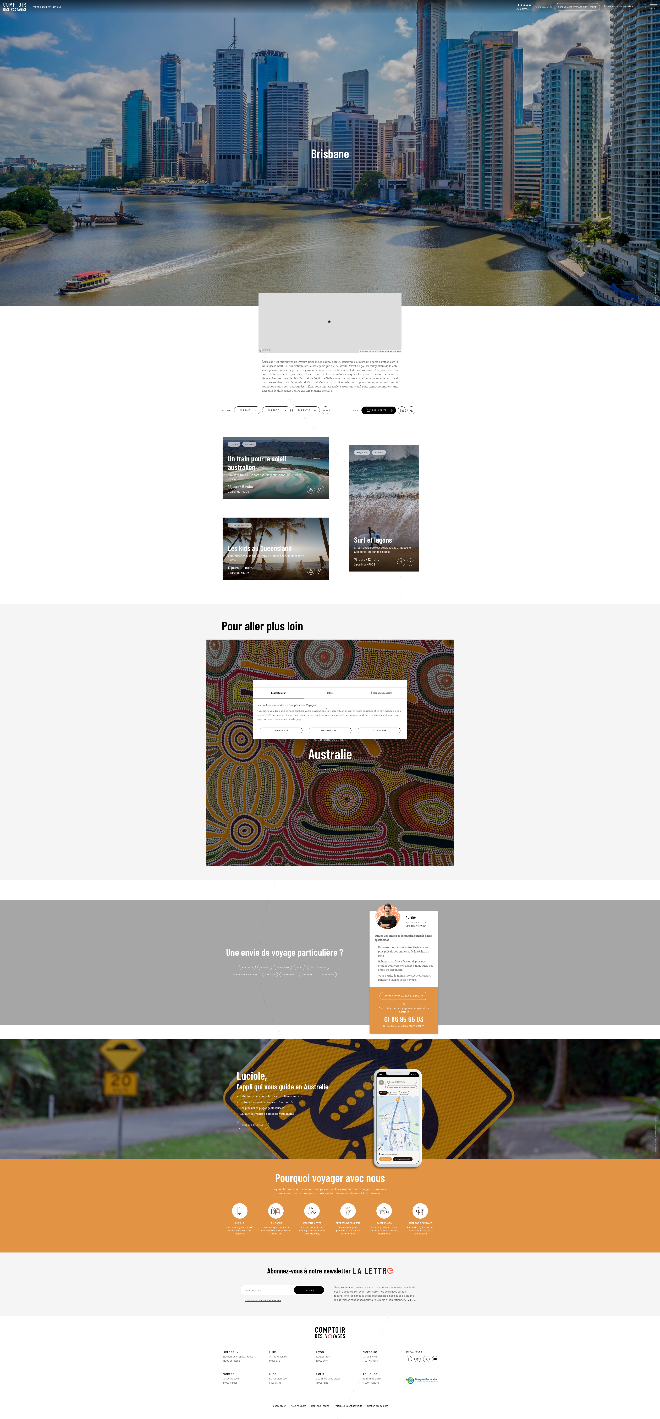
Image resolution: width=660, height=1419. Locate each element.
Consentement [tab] (278, 692)
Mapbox (365, 351)
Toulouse (369, 1373)
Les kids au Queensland (260, 547)
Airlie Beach (247, 967)
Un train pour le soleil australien (257, 463)
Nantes (228, 1373)
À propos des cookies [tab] (381, 692)
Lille (272, 1351)
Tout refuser (281, 730)
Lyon (320, 1351)
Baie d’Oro (270, 974)
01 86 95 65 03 (404, 1018)
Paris (320, 1373)
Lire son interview (416, 925)
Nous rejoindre (298, 1405)
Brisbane (264, 967)
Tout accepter (379, 730)
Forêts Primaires (318, 967)
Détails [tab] (330, 692)
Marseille (369, 1351)
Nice (273, 1373)
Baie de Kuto (288, 974)
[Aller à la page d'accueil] (15, 7)
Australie (330, 748)
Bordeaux (230, 1351)
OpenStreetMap (377, 351)
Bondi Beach (308, 974)
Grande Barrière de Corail (246, 974)
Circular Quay (283, 967)
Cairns (299, 967)
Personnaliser (328, 730)
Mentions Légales (320, 1405)
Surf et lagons (373, 539)
